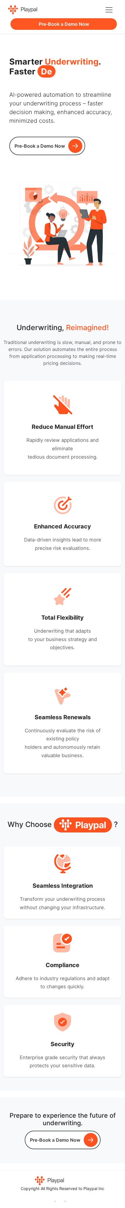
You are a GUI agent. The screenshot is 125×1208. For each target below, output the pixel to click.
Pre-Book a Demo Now (64, 24)
